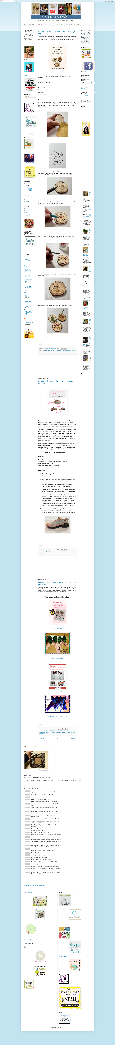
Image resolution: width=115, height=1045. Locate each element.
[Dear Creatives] (40, 961)
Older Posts (73, 738)
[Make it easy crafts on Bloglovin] (88, 83)
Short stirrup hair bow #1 (57, 628)
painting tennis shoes (43, 553)
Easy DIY (48, 551)
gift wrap (64, 350)
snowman (51, 351)
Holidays (68, 350)
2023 (27, 183)
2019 (27, 203)
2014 (27, 212)
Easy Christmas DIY (58, 350)
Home (57, 738)
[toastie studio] (62, 923)
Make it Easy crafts (45, 351)
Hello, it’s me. (27, 296)
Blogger (63, 1027)
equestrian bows (68, 730)
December (29, 186)
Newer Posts (41, 738)
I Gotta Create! (28, 311)
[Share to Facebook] (65, 349)
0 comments (53, 348)
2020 (27, 201)
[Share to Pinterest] (66, 349)
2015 (27, 210)
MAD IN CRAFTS (28, 286)
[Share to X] (63, 349)
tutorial (61, 351)
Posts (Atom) (47, 740)
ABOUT (79, 24)
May (28, 197)
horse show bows (47, 732)
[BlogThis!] (62, 349)
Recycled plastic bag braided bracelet (86, 287)
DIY (53, 350)
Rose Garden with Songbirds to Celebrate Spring (28, 313)
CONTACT (31, 24)
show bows (43, 733)
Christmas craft (49, 350)
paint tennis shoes (69, 551)
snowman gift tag (56, 351)
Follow (25, 75)
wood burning (73, 351)
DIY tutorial (48, 730)
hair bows (73, 730)
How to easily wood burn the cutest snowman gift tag (30, 191)
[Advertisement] (57, 366)
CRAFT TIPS (48, 24)
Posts (27, 96)
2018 (27, 204)
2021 (27, 199)
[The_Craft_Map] (29, 337)
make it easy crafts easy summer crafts (58, 551)
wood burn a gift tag (66, 351)
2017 (27, 206)
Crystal (44, 348)
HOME (24, 24)
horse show (41, 732)
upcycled (62, 553)
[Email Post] (58, 348)
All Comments (29, 98)
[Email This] (60, 349)
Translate (86, 95)
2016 (27, 208)
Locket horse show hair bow (57, 658)
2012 (27, 215)
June (28, 195)
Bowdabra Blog (28, 301)
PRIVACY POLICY (70, 24)
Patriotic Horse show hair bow (57, 692)
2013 (27, 214)
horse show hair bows (55, 732)
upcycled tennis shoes (68, 553)
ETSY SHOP (39, 24)
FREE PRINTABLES (58, 24)
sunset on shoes (53, 553)
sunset (48, 553)
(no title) (90, 356)
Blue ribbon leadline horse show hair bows (57, 716)
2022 (27, 185)
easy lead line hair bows (59, 730)
